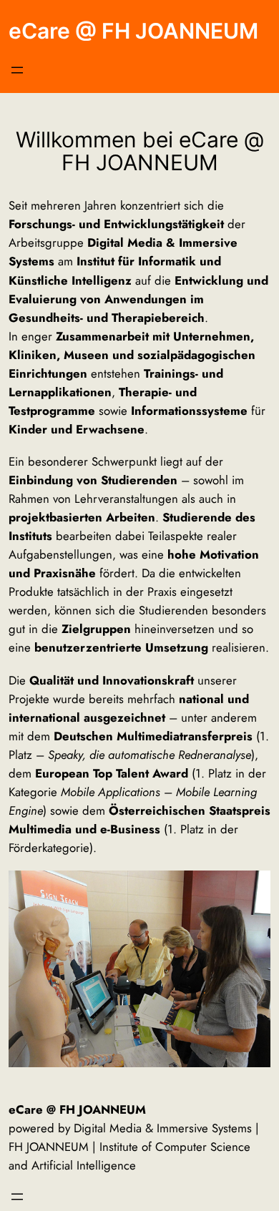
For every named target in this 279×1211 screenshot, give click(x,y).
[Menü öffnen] (17, 70)
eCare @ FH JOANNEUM (133, 31)
